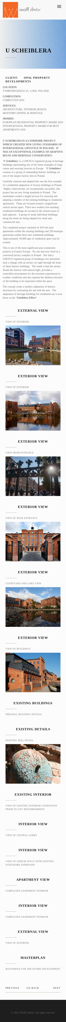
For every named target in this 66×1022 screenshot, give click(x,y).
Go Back (33, 988)
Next (56, 988)
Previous (12, 988)
